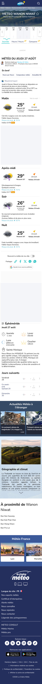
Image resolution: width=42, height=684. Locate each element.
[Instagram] (24, 643)
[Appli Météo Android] (29, 654)
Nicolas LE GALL (22, 62)
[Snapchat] (18, 643)
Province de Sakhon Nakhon (19, 8)
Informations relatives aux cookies (22, 666)
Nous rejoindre (8, 610)
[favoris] (37, 13)
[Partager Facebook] (20, 261)
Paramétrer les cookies (32, 669)
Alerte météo (7, 602)
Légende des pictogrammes (14, 617)
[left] (2, 31)
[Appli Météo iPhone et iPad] (13, 654)
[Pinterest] (29, 643)
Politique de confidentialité (13, 669)
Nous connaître (8, 606)
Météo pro (6, 632)
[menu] (3, 3)
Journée (5, 41)
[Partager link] (15, 261)
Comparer (33, 41)
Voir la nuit (34, 98)
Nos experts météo (10, 595)
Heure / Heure (18, 41)
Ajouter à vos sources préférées (22, 267)
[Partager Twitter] (25, 261)
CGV (25, 662)
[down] (21, 493)
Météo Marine (7, 628)
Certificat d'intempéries (11, 599)
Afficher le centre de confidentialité (22, 673)
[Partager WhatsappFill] (34, 261)
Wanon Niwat (31, 8)
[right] (40, 31)
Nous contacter (8, 614)
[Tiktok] (35, 643)
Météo (2, 8)
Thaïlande (7, 8)
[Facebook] (7, 643)
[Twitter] (12, 643)
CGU (20, 662)
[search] (38, 3)
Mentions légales (11, 662)
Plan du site (33, 662)
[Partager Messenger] (30, 261)
